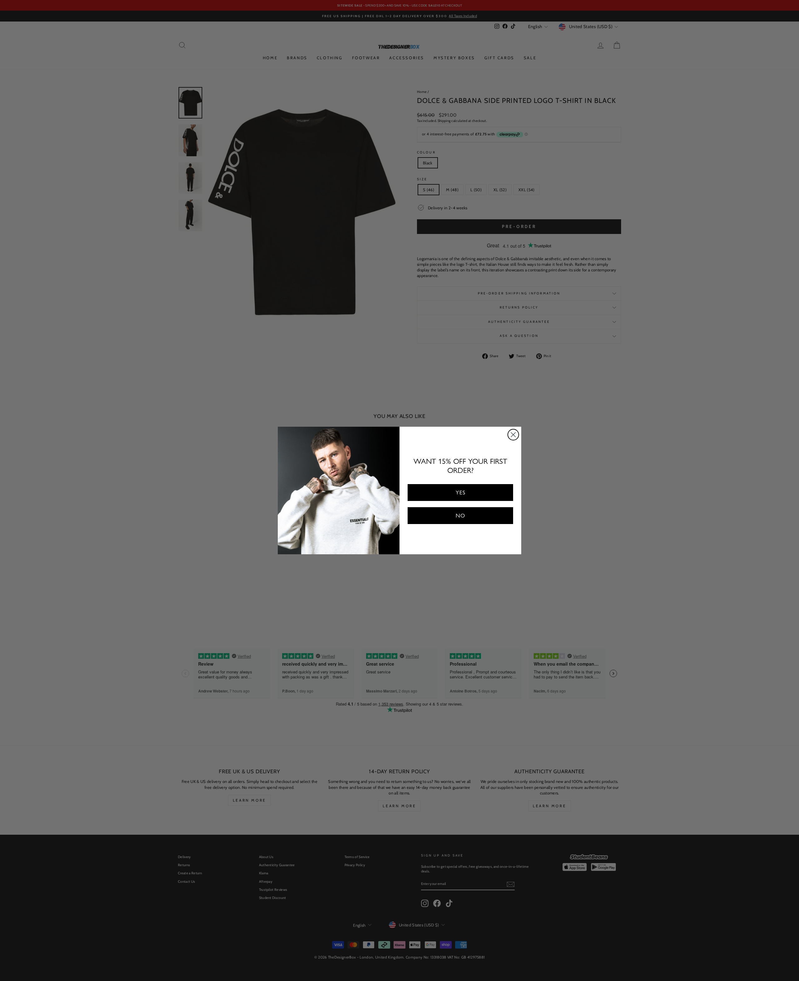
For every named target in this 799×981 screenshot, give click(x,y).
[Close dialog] (513, 434)
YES (460, 492)
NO (460, 515)
